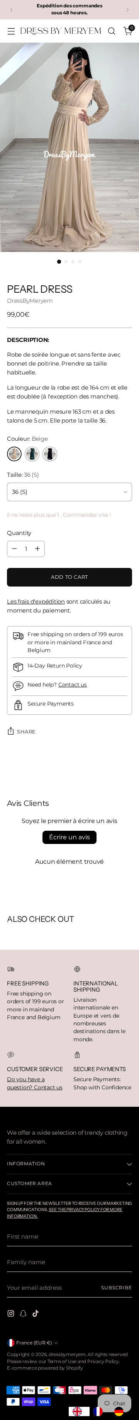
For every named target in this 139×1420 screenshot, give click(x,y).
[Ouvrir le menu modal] (11, 31)
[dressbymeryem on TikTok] (36, 1315)
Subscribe (116, 1288)
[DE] (120, 1411)
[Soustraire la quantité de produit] (14, 549)
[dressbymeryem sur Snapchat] (24, 1315)
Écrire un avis (69, 837)
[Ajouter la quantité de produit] (37, 549)
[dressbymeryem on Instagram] (11, 1315)
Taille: (23, 474)
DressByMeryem (30, 300)
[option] (100, 1411)
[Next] (127, 9)
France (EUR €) (34, 1343)
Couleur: (27, 438)
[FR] (100, 1411)
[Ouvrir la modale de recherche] (111, 31)
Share (26, 731)
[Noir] (49, 454)
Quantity (19, 533)
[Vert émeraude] (32, 454)
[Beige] (14, 454)
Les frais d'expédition (36, 601)
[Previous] (11, 9)
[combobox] (79, 1411)
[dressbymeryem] (61, 31)
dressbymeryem (67, 1354)
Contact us (72, 685)
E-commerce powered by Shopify (45, 1368)
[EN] (79, 1411)
